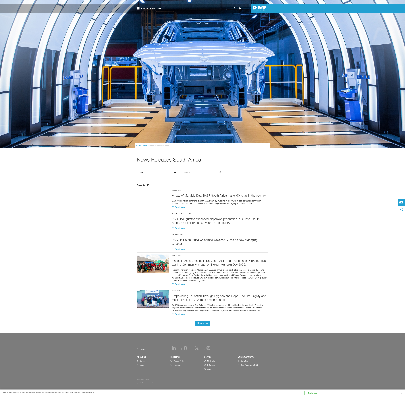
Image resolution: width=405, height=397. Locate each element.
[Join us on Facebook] (184, 349)
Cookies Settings (311, 393)
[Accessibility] (245, 8)
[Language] (239, 8)
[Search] (234, 8)
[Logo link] (259, 8)
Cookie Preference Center (148, 383)
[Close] (401, 393)
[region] (202, 393)
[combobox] (202, 172)
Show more (202, 323)
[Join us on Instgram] (207, 349)
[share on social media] (401, 210)
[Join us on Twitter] (196, 349)
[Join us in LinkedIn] (173, 349)
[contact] (401, 202)
